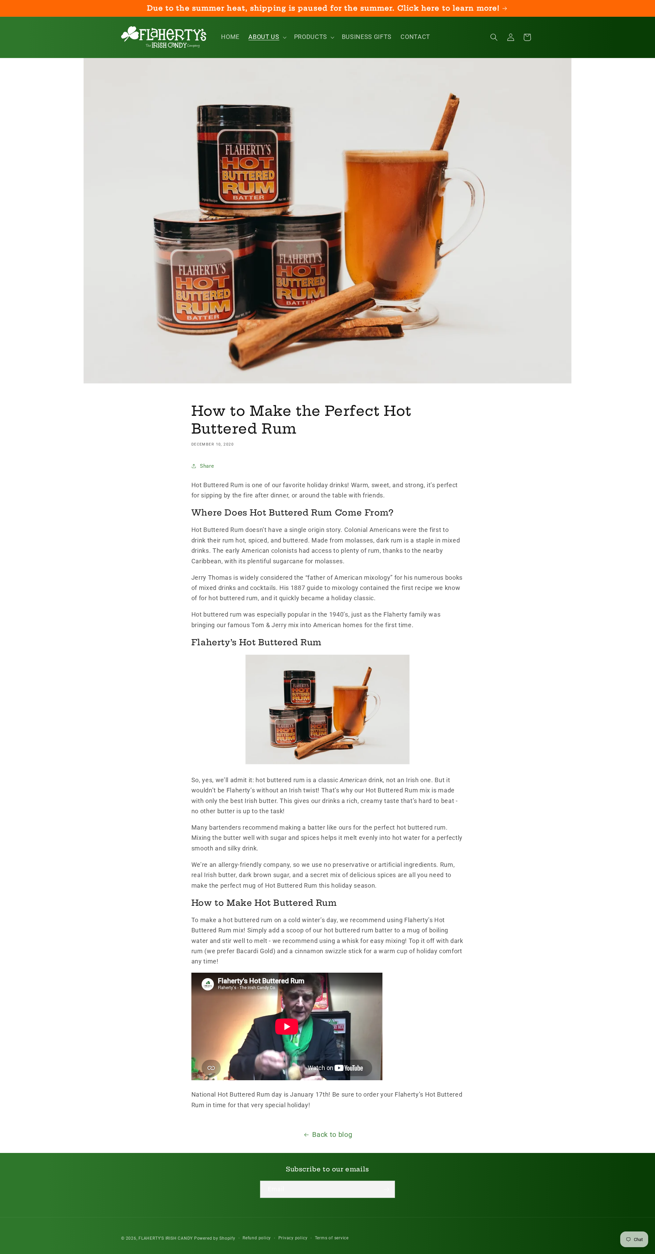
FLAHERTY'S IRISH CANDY (166, 1238)
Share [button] (207, 466)
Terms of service (332, 1237)
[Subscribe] (386, 1189)
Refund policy (257, 1237)
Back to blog (332, 1135)
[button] (266, 37)
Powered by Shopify (214, 1238)
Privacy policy (293, 1237)
